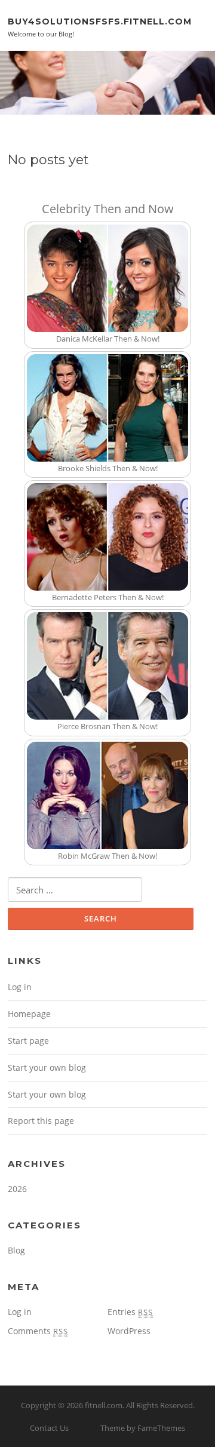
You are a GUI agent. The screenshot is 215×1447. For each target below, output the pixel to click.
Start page (28, 1040)
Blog (16, 1250)
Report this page (41, 1120)
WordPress (129, 1331)
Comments (38, 1331)
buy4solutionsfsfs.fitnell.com (100, 21)
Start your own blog (47, 1067)
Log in (20, 987)
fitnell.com (103, 1405)
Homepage (29, 1013)
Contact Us (49, 1428)
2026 (17, 1188)
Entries (130, 1311)
